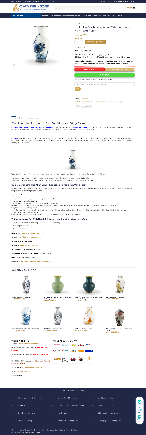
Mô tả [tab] (13, 118)
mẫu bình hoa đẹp (116, 102)
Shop (27, 430)
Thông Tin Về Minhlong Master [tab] (28, 118)
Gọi (139, 405)
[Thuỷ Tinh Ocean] (65, 351)
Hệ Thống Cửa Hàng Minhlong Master (66, 16)
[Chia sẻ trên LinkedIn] (90, 106)
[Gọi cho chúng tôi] (121, 1)
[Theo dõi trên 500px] (133, 1)
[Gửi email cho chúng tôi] (120, 1)
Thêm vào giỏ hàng (95, 42)
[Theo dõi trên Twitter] (118, 1)
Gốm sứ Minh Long (80, 127)
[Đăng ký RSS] (125, 1)
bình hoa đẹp (81, 102)
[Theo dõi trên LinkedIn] (127, 1)
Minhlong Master (17, 430)
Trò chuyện (139, 420)
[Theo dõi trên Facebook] (114, 1)
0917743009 (27, 367)
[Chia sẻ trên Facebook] (76, 106)
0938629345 (38, 367)
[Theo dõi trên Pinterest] (123, 1)
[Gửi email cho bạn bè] (83, 106)
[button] (26, 15)
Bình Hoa (86, 24)
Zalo (139, 412)
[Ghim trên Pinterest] (87, 106)
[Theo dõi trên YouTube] (129, 1)
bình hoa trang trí (104, 102)
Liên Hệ (109, 1)
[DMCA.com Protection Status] (16, 375)
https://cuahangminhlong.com (29, 237)
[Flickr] (131, 1)
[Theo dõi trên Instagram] (116, 1)
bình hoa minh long (92, 102)
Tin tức (119, 16)
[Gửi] (109, 8)
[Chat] (140, 417)
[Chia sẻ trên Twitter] (80, 106)
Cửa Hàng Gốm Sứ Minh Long (33, 233)
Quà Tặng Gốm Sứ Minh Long (95, 16)
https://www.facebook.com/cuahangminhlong (36, 261)
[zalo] (140, 409)
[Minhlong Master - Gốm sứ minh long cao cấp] (31, 8)
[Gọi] (140, 402)
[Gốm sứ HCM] (73, 351)
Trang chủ (45, 16)
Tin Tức (102, 1)
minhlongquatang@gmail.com (26, 371)
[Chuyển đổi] (13, 398)
